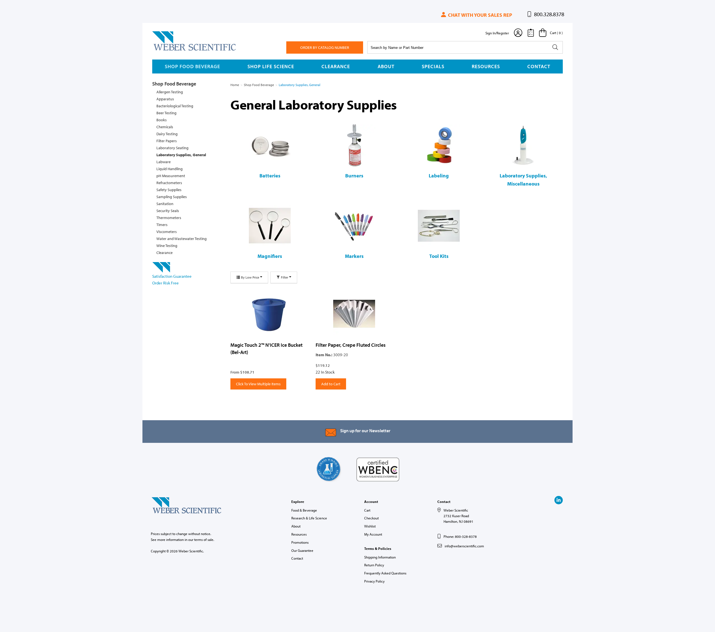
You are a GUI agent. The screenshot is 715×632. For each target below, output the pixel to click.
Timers (162, 224)
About (386, 66)
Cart (367, 510)
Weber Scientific (165, 50)
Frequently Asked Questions (385, 573)
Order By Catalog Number (324, 47)
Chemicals (164, 126)
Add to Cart (330, 383)
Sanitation (164, 203)
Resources (486, 66)
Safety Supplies (169, 189)
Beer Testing (166, 112)
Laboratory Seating (172, 147)
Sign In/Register (497, 33)
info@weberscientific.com (464, 546)
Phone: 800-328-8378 (460, 536)
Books (161, 119)
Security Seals (167, 210)
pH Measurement (170, 175)
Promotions (300, 542)
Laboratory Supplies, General (181, 154)
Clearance (335, 66)
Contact (538, 66)
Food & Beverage (304, 510)
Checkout (371, 518)
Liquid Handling (169, 168)
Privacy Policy (374, 581)
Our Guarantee (302, 550)
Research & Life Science (309, 518)
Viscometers (166, 231)
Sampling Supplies (171, 196)
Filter (284, 277)
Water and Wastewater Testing (181, 238)
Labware (163, 161)
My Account (373, 534)
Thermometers (168, 217)
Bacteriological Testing (174, 105)
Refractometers (169, 182)
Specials (433, 66)
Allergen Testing (169, 91)
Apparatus (165, 98)
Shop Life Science (270, 66)
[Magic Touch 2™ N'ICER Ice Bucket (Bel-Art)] (268, 314)
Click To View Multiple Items (258, 383)
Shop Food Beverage (192, 66)
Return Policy (374, 565)
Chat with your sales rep (479, 15)
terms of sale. (204, 539)
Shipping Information (380, 557)
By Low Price (250, 277)
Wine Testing (166, 245)
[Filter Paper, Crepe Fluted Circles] (354, 314)
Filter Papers (166, 140)
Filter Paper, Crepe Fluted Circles (351, 345)
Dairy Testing (167, 133)
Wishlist (370, 526)
